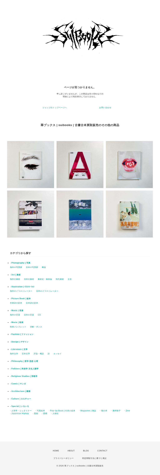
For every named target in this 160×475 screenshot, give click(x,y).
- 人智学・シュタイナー (21, 411)
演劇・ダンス (36, 327)
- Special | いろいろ (19, 406)
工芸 (70, 279)
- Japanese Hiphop (19, 413)
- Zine (127, 411)
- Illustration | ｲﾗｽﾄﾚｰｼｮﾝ (22, 287)
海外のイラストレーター (21, 291)
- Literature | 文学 (19, 349)
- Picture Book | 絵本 (20, 298)
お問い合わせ (105, 107)
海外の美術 (15, 279)
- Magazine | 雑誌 (87, 411)
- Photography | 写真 (20, 263)
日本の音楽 (29, 315)
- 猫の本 (103, 411)
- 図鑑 (44, 413)
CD (39, 315)
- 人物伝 (55, 413)
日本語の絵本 (32, 303)
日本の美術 (29, 279)
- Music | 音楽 (16, 310)
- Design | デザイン (19, 342)
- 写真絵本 (40, 411)
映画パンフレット (18, 327)
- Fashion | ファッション (22, 334)
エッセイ (57, 354)
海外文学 (14, 354)
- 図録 (35, 413)
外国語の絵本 (16, 303)
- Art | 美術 (15, 275)
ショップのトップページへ (54, 107)
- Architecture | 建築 (20, 391)
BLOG (86, 451)
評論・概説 (39, 354)
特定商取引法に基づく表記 (94, 458)
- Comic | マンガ (18, 384)
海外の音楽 (15, 315)
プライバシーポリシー (63, 458)
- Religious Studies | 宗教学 (24, 376)
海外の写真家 (16, 267)
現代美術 (60, 279)
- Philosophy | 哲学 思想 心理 (24, 361)
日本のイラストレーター (47, 291)
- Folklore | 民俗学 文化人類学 (24, 369)
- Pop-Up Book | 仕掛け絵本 (62, 411)
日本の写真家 (32, 267)
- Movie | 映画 (16, 322)
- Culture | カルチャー (20, 399)
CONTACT (102, 451)
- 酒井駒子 (116, 411)
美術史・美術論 (45, 279)
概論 (44, 267)
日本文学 (26, 354)
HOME (56, 451)
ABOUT (71, 451)
